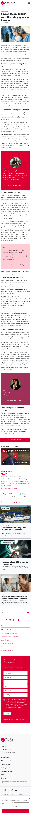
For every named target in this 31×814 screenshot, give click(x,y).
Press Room (4, 647)
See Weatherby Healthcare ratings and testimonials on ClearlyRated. (14, 781)
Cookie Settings (15, 806)
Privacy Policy (10, 719)
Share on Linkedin (24, 495)
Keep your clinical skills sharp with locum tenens (15, 563)
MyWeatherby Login (9, 752)
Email (6, 682)
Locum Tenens (5, 525)
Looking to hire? (10, 662)
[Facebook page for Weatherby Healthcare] (2, 790)
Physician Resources (7, 643)
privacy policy (15, 704)
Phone (6, 686)
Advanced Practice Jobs (8, 761)
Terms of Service (19, 719)
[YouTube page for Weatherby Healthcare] (16, 790)
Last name (8, 677)
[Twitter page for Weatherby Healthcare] (9, 790)
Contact (3, 746)
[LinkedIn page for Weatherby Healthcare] (5, 790)
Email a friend (13, 495)
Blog (2, 774)
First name (8, 673)
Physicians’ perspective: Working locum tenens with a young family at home (15, 597)
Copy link (4, 495)
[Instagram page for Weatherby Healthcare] (12, 790)
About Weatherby (6, 771)
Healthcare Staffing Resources (10, 636)
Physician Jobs (5, 757)
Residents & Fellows (7, 650)
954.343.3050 (6, 749)
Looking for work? (10, 659)
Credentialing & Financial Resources (11, 633)
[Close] (29, 798)
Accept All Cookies (15, 811)
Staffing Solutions (6, 768)
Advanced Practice (6, 630)
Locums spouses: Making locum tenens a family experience (14, 528)
